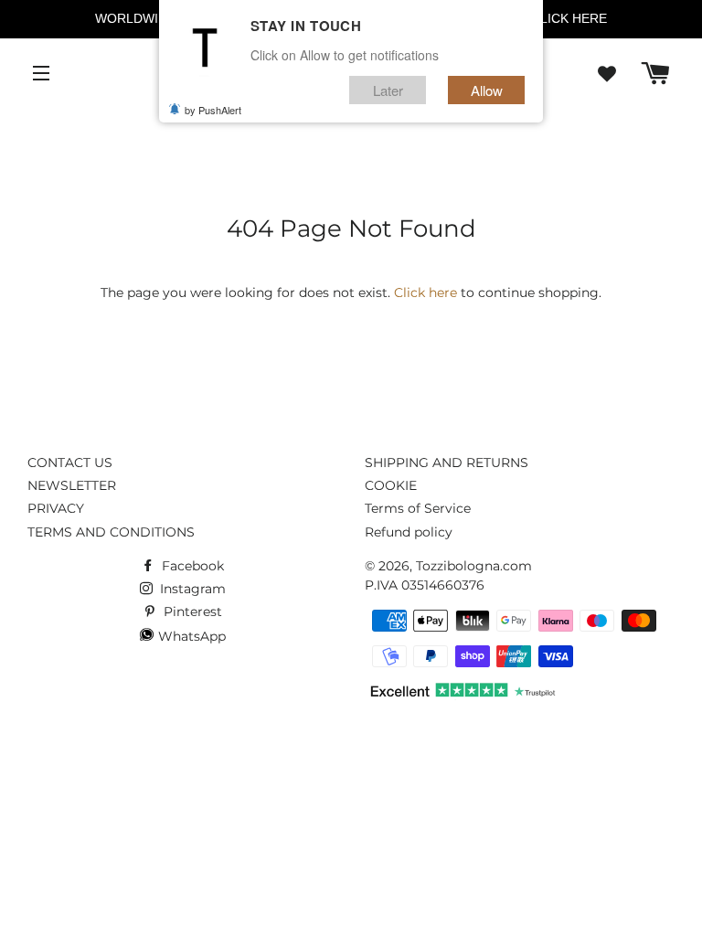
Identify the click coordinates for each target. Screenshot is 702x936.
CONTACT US (69, 462)
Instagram (191, 588)
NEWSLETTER (71, 485)
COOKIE (391, 485)
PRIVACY (55, 508)
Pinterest (191, 611)
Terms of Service (418, 508)
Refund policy (408, 532)
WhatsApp (190, 636)
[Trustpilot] (461, 695)
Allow (487, 90)
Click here (425, 292)
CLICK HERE (569, 18)
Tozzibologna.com (474, 566)
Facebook (191, 566)
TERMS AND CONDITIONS (111, 532)
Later (388, 90)
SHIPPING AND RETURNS (446, 462)
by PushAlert (213, 109)
